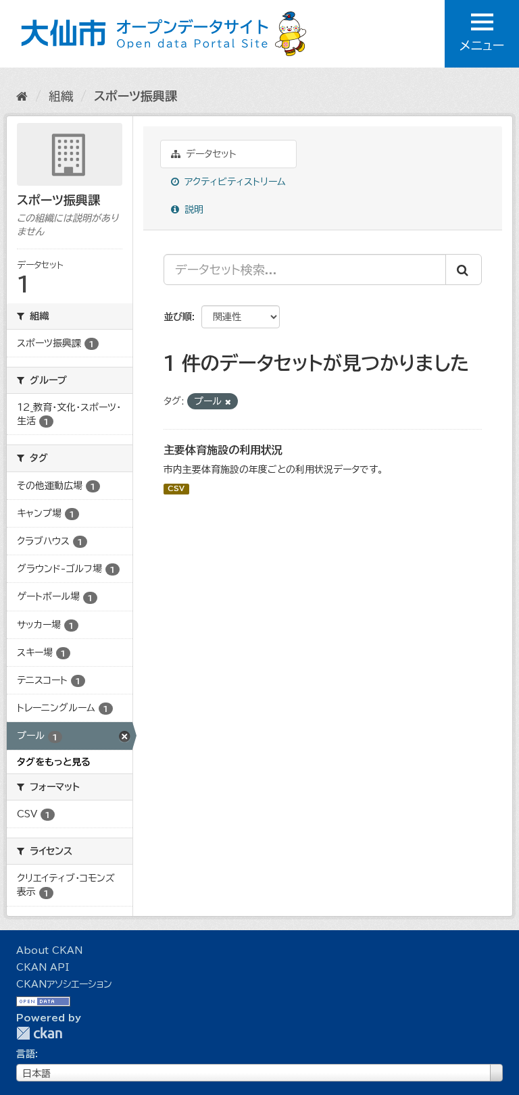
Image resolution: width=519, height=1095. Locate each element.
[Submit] (463, 269)
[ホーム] (22, 96)
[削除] (228, 401)
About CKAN (49, 950)
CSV (176, 489)
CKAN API (42, 967)
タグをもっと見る (54, 762)
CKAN (39, 1033)
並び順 (178, 317)
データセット (209, 154)
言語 (25, 1054)
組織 (61, 96)
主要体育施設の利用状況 (223, 449)
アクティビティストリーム (233, 181)
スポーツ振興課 (135, 96)
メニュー (482, 45)
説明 (192, 209)
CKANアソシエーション (64, 984)
